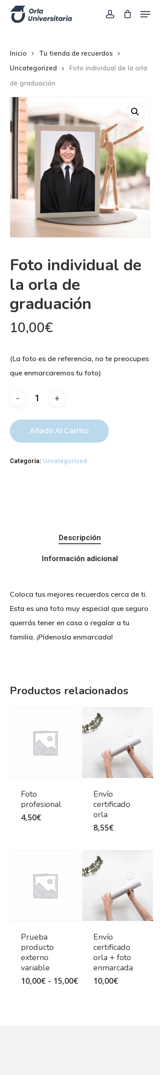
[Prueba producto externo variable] (45, 885)
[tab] (80, 537)
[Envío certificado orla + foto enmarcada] (117, 885)
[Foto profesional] (45, 742)
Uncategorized (33, 68)
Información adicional (80, 558)
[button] (145, 14)
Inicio (18, 53)
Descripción (80, 537)
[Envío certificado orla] (117, 742)
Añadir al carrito (59, 431)
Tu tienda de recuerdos (76, 53)
